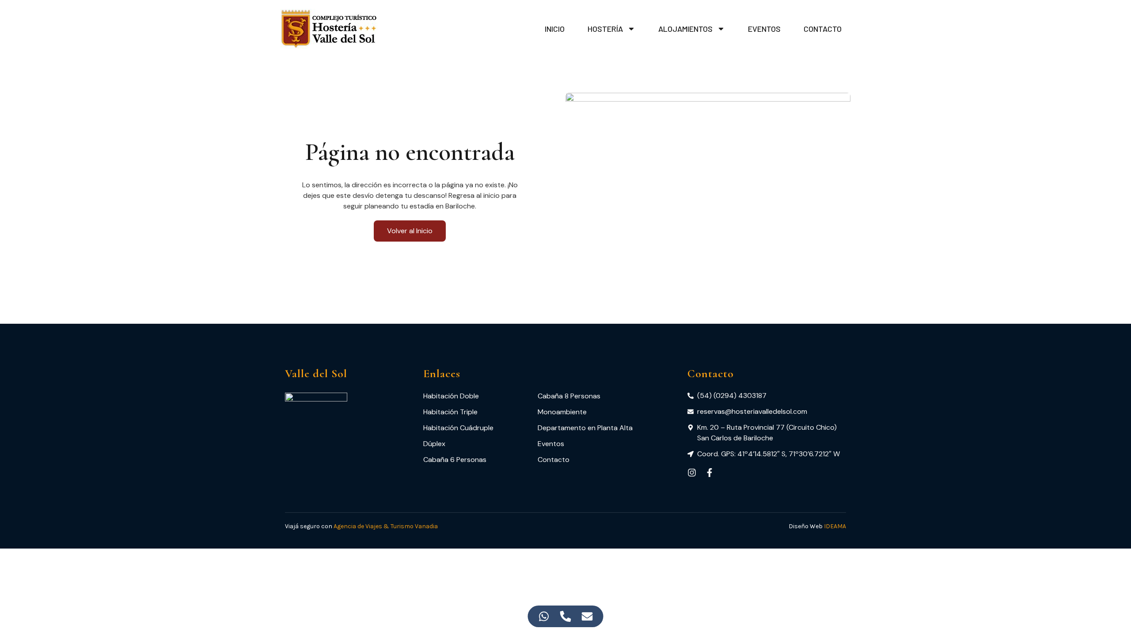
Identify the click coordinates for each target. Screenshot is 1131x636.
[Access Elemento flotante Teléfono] (566, 616)
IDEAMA (835, 526)
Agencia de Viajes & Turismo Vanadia (386, 526)
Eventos (764, 29)
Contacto (823, 29)
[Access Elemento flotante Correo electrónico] (587, 616)
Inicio (555, 29)
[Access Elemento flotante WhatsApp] (544, 616)
